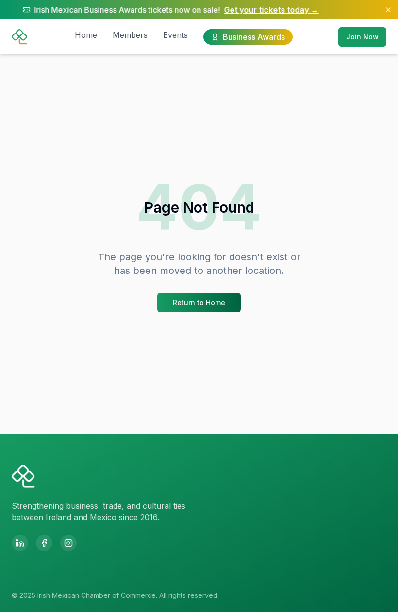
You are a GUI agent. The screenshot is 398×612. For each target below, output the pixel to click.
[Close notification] (388, 10)
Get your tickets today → (257, 10)
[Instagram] (68, 543)
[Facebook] (44, 543)
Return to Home (199, 302)
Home (86, 35)
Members (130, 35)
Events (175, 35)
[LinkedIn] (20, 543)
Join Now (362, 37)
